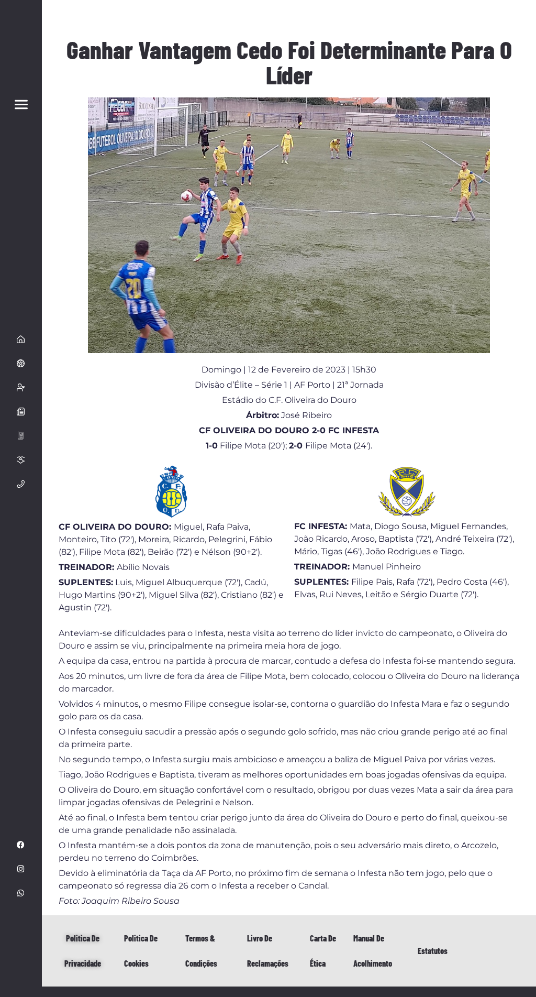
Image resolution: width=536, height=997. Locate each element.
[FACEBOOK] (21, 845)
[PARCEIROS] (21, 459)
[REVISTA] (21, 435)
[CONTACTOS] (21, 483)
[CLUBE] (21, 363)
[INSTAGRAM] (21, 869)
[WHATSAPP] (21, 893)
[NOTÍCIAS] (21, 411)
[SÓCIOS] (21, 387)
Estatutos (433, 951)
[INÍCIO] (21, 339)
